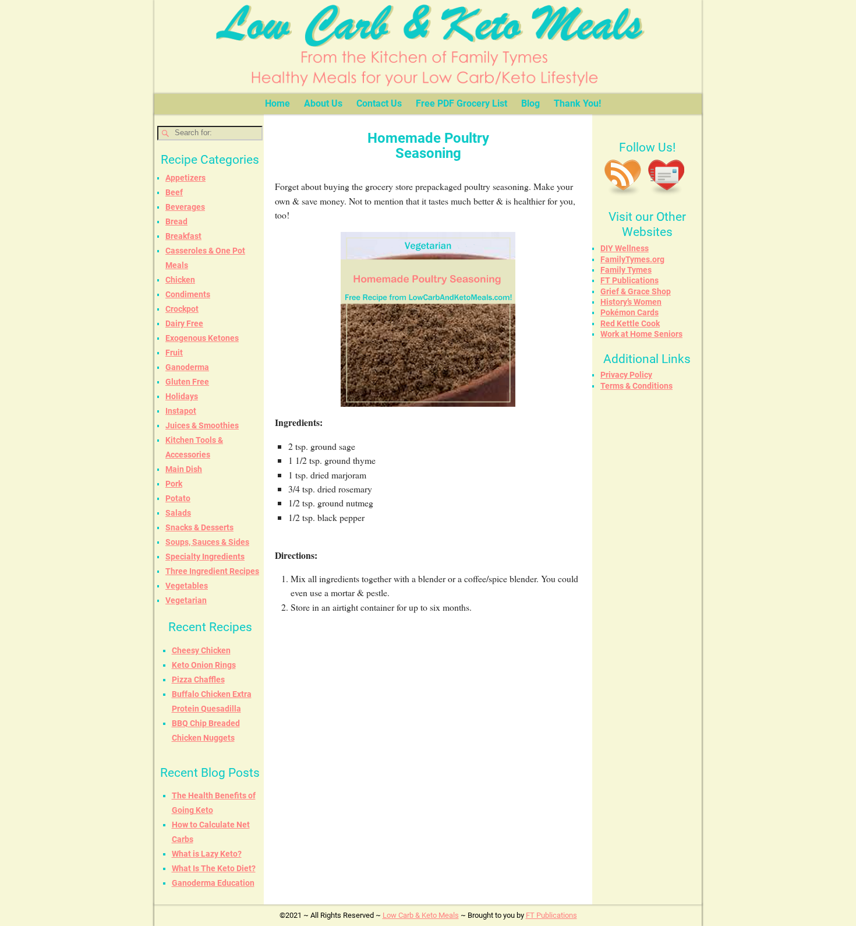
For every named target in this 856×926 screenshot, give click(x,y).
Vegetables (186, 585)
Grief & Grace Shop (635, 291)
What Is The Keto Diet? (214, 868)
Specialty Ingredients (205, 556)
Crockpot (182, 309)
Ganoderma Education (213, 883)
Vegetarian (186, 600)
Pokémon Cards (629, 312)
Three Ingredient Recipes (212, 571)
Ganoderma (187, 367)
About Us (323, 103)
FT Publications (629, 280)
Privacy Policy (626, 374)
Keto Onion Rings (204, 665)
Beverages (185, 207)
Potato (177, 498)
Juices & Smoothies (202, 425)
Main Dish (183, 469)
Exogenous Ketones (202, 338)
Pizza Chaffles (198, 679)
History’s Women (631, 302)
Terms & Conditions (636, 385)
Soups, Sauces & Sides (207, 542)
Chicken (180, 279)
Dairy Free (184, 323)
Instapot (180, 411)
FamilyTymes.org (632, 259)
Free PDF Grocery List (461, 103)
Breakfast (183, 236)
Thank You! (577, 103)
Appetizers (185, 177)
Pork (173, 483)
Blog (530, 103)
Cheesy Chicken (201, 650)
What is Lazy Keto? (207, 853)
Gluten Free (187, 381)
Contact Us (379, 103)
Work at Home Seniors (641, 334)
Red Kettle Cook (630, 323)
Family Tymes (626, 269)
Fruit (174, 352)
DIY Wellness (624, 248)
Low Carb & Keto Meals (421, 915)
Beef (174, 192)
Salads (178, 512)
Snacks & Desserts (199, 527)
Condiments (187, 294)
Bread (176, 221)
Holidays (181, 396)
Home (277, 103)
